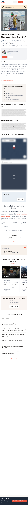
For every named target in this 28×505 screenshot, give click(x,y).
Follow (4, 57)
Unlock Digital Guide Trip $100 (19, 500)
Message (10, 57)
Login (14, 2)
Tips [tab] (14, 241)
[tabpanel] (14, 250)
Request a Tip (13, 306)
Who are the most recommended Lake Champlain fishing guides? (11, 352)
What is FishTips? (6, 319)
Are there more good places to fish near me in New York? (12, 347)
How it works (20, 199)
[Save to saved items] (18, 267)
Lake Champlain (20, 40)
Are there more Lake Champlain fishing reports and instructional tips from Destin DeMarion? (13, 329)
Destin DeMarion (11, 49)
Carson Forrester (7, 287)
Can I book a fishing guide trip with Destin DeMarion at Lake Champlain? (12, 341)
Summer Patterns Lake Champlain (9, 275)
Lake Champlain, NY (8, 280)
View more (13, 263)
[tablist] (14, 242)
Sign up (20, 2)
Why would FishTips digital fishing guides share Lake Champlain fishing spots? (13, 323)
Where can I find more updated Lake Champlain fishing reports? (13, 335)
